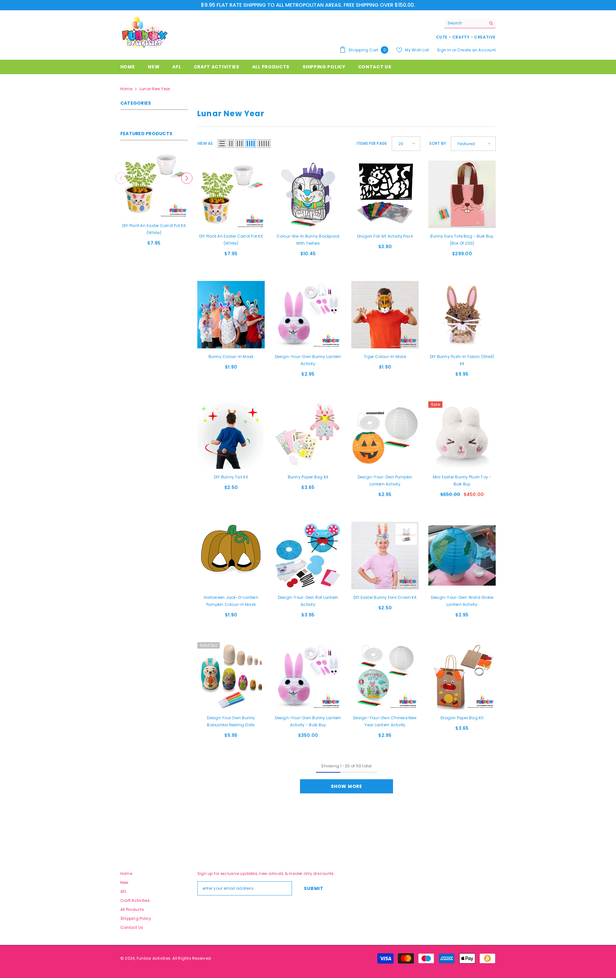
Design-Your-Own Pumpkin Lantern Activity (385, 480)
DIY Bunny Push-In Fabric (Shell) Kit (462, 360)
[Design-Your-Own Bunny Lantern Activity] (308, 314)
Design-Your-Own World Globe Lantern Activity (462, 601)
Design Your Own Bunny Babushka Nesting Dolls (231, 721)
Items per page (372, 143)
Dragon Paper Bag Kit (462, 717)
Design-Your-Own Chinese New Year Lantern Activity (384, 721)
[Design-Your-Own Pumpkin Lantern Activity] (385, 435)
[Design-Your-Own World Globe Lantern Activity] (462, 555)
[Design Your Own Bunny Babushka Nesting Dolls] (231, 676)
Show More (346, 786)
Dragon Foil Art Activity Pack (385, 236)
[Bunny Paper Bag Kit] (308, 435)
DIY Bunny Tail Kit (231, 477)
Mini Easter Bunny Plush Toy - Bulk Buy (462, 480)
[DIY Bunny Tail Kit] (231, 435)
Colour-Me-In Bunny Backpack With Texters (308, 239)
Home (126, 89)
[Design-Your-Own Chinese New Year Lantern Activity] (385, 676)
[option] (154, 200)
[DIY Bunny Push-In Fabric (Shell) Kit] (462, 314)
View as (205, 143)
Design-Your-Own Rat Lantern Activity (308, 601)
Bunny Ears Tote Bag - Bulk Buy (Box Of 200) (461, 239)
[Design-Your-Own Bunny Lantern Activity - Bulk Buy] (308, 676)
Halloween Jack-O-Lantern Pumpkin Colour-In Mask (231, 601)
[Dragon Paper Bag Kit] (462, 676)
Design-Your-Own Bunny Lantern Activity (308, 360)
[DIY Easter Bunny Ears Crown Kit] (385, 555)
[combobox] (465, 23)
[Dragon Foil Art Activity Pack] (385, 194)
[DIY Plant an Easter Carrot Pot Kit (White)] (154, 183)
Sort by (437, 143)
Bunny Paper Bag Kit (308, 477)
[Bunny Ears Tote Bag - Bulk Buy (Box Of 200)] (462, 194)
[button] (187, 178)
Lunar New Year (155, 89)
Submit (313, 888)
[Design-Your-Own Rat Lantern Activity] (308, 555)
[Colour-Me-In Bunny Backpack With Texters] (308, 194)
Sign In (444, 50)
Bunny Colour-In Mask (231, 356)
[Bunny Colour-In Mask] (231, 314)
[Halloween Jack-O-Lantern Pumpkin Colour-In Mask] (231, 555)
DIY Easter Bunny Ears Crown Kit (385, 597)
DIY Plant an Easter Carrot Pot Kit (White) (154, 229)
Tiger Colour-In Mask (385, 356)
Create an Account (476, 50)
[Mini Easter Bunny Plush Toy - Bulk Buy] (462, 435)
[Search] (470, 23)
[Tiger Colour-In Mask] (385, 314)
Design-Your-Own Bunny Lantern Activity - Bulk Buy (308, 721)
